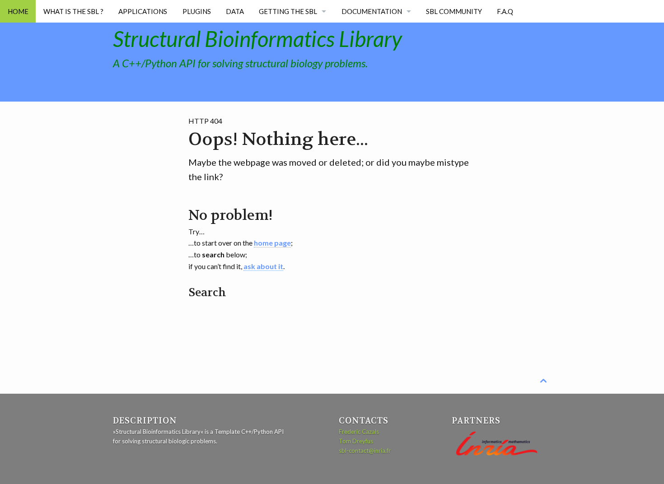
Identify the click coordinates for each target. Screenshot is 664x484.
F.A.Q (505, 11)
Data (235, 11)
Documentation (371, 11)
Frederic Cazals (359, 431)
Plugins (196, 11)
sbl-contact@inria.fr (365, 450)
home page (272, 242)
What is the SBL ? (73, 11)
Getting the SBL (288, 11)
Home (18, 11)
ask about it (263, 266)
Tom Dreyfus (356, 441)
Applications (142, 11)
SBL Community (454, 11)
